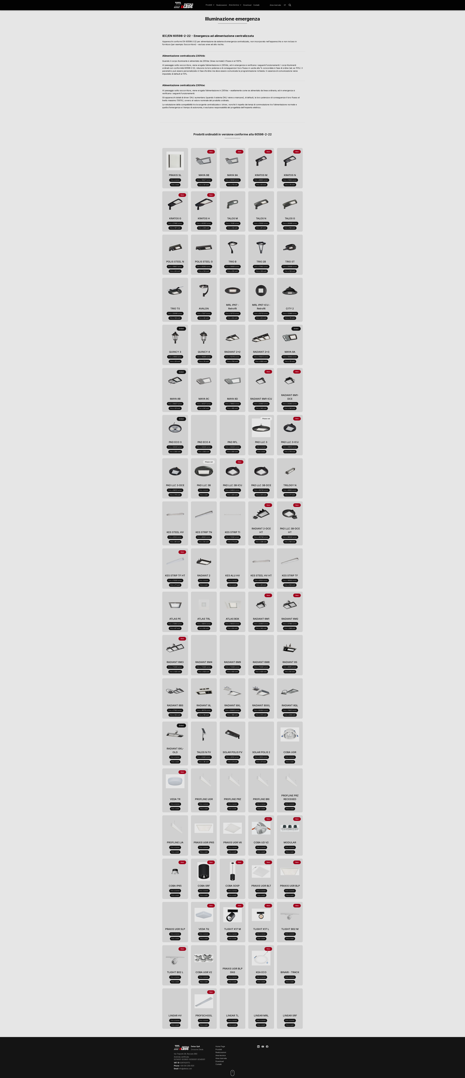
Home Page (220, 1046)
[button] (210, 5)
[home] (187, 5)
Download (247, 5)
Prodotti (219, 1049)
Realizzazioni (221, 5)
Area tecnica (221, 1055)
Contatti (256, 5)
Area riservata (275, 5)
